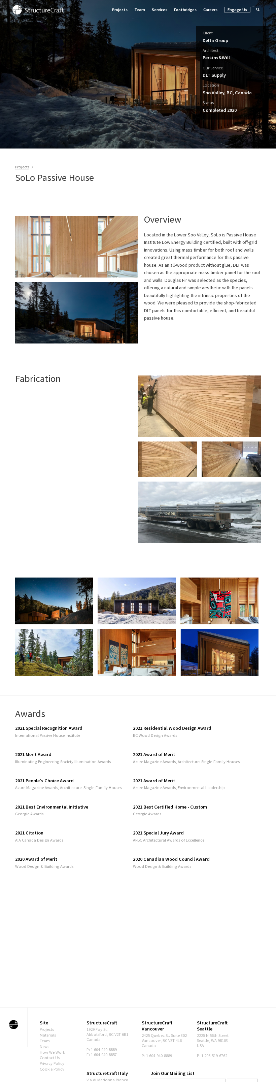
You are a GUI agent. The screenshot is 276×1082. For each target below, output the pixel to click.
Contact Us (50, 1057)
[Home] (38, 9)
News (44, 1046)
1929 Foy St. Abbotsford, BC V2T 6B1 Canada (107, 1034)
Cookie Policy (52, 1069)
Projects (120, 9)
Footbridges (185, 9)
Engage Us (237, 9)
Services (159, 9)
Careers (210, 9)
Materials (48, 1035)
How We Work (52, 1052)
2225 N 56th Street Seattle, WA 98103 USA (213, 1040)
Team (139, 9)
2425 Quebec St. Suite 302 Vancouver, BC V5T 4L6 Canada (164, 1040)
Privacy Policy (52, 1063)
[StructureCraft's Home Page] (13, 1024)
